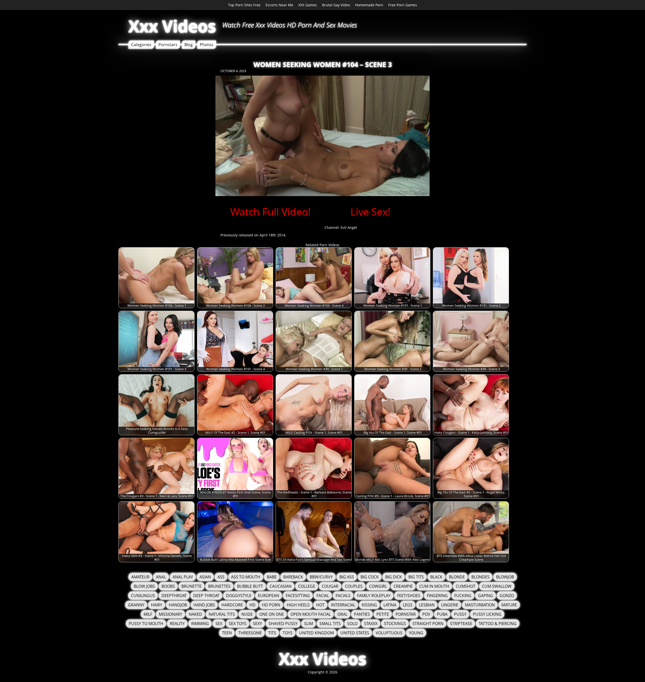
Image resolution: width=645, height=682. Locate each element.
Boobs (168, 586)
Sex (218, 623)
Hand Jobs (204, 605)
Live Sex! (370, 212)
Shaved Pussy (283, 623)
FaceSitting (298, 595)
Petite (382, 614)
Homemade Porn (369, 5)
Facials (343, 595)
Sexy (257, 623)
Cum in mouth (434, 586)
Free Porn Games (402, 5)
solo (352, 623)
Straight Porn (427, 623)
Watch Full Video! (270, 212)
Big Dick (393, 577)
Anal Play (183, 577)
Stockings (395, 623)
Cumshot (465, 586)
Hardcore (232, 605)
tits (272, 633)
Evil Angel (349, 227)
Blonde (457, 577)
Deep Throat (206, 595)
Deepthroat (174, 595)
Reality (177, 623)
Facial (322, 595)
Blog (188, 44)
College (306, 586)
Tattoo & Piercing (498, 623)
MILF (148, 614)
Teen (227, 633)
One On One (271, 614)
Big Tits (416, 577)
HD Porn (271, 605)
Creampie (403, 586)
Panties (362, 614)
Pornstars (167, 44)
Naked (195, 614)
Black (436, 577)
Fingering (437, 595)
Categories (141, 44)
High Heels (298, 605)
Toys (288, 633)
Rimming (200, 623)
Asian (205, 577)
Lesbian (427, 605)
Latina (389, 605)
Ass (220, 577)
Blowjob (505, 577)
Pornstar (406, 614)
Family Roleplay (374, 595)
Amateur (140, 577)
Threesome (250, 633)
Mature (509, 605)
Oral (342, 614)
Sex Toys (237, 623)
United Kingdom (316, 633)
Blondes (480, 577)
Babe (272, 577)
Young (416, 633)
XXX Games (307, 5)
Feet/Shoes (408, 595)
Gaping (485, 595)
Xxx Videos (172, 26)
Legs (407, 605)
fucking (462, 595)
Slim (308, 623)
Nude (247, 614)
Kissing (369, 605)
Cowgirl (378, 586)
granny (136, 605)
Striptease (461, 623)
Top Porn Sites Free (244, 5)
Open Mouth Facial (311, 614)
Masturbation (480, 605)
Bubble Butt (250, 586)
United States (354, 633)
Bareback (293, 577)
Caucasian (281, 586)
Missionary (170, 614)
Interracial (343, 605)
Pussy (460, 614)
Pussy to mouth (146, 623)
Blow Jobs (144, 586)
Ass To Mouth (245, 577)
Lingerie (449, 605)
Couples (354, 586)
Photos (206, 44)
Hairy (156, 605)
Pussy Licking (487, 614)
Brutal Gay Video (336, 5)
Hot (320, 605)
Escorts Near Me (279, 5)
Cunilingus (143, 595)
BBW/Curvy (321, 577)
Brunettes (219, 586)
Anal (161, 577)
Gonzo (507, 595)
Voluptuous (389, 633)
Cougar (330, 586)
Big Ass (346, 577)
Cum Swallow (496, 586)
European (268, 595)
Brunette (191, 586)
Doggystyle (238, 595)
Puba (442, 614)
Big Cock (370, 577)
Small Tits (330, 623)
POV (426, 614)
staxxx (370, 623)
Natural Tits (222, 614)
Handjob (178, 605)
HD (252, 605)
